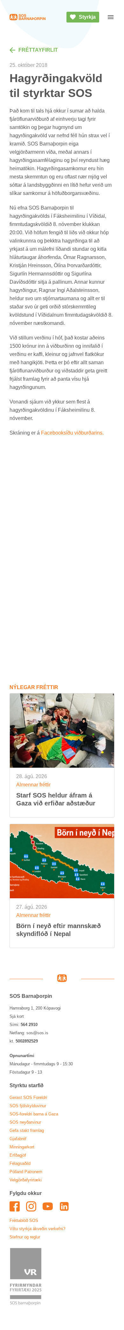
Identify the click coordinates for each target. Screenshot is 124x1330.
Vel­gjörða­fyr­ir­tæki (26, 1180)
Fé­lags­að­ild (20, 1163)
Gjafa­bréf (18, 1138)
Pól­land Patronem (26, 1171)
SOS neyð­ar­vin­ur (25, 1122)
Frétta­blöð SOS (24, 1220)
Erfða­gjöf (18, 1155)
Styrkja (87, 17)
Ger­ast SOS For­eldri (28, 1097)
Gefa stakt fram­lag (27, 1130)
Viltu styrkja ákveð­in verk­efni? (37, 1228)
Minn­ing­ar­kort (22, 1147)
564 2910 (29, 1024)
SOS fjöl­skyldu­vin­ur (28, 1105)
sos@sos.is (37, 1032)
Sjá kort (17, 1016)
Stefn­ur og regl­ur (25, 1237)
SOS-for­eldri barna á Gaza (34, 1114)
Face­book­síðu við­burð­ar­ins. (72, 433)
